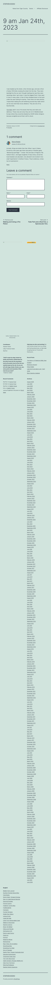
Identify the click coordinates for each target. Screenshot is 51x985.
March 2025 (30, 418)
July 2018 (29, 549)
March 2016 (30, 608)
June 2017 (29, 577)
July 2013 (29, 676)
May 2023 (29, 464)
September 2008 (31, 799)
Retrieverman (6, 941)
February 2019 (31, 534)
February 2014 (31, 661)
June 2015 (29, 627)
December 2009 (31, 767)
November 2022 (31, 477)
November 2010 (31, 744)
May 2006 (29, 858)
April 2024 (30, 441)
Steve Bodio (16, 142)
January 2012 (30, 714)
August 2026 (30, 381)
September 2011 (31, 723)
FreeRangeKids (7, 907)
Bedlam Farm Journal (8, 890)
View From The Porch (9, 963)
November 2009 (31, 770)
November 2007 (31, 820)
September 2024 (31, 430)
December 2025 (31, 398)
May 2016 (29, 604)
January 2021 (30, 517)
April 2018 (29, 555)
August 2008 (30, 801)
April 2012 (29, 708)
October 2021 (30, 504)
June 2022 (30, 488)
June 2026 (30, 386)
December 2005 (31, 869)
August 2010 (30, 750)
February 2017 (31, 585)
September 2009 (31, 774)
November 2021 (31, 502)
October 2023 (30, 454)
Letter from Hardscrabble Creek (11, 920)
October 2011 (30, 721)
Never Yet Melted (7, 927)
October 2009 (30, 772)
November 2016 (31, 591)
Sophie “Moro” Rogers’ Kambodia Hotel (13, 952)
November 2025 (31, 401)
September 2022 (31, 481)
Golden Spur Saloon (8, 914)
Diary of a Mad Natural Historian (11, 899)
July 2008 (29, 803)
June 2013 (29, 678)
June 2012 (29, 704)
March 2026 (30, 392)
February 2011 (30, 738)
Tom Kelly (9, 110)
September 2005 (31, 875)
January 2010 (30, 765)
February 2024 (31, 445)
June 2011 (29, 729)
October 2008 (30, 797)
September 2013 (31, 672)
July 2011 (29, 727)
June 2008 (30, 806)
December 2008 (31, 793)
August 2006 (30, 852)
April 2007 (29, 835)
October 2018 (30, 543)
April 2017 (29, 581)
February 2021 (31, 515)
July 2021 (29, 511)
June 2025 (30, 411)
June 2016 (29, 602)
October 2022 (30, 479)
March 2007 (30, 837)
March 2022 (30, 494)
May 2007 (29, 833)
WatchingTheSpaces (8, 965)
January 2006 (30, 867)
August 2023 (30, 458)
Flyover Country (7, 903)
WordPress (17, 979)
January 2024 (30, 447)
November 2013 (31, 668)
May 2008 (29, 808)
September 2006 (31, 850)
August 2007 (30, 827)
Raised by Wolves (7, 939)
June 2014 (30, 653)
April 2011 (29, 733)
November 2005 (31, 871)
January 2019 (30, 536)
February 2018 (31, 560)
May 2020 (29, 524)
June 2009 (30, 780)
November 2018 (31, 540)
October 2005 (30, 873)
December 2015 (31, 615)
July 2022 (29, 485)
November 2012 (31, 693)
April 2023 (29, 466)
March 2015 (30, 634)
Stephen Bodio (9, 4)
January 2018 (30, 562)
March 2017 (30, 583)
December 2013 (31, 666)
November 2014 (31, 642)
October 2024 (31, 428)
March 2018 (30, 557)
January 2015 (30, 638)
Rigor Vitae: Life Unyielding (10, 944)
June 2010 (29, 755)
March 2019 (30, 532)
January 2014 (30, 663)
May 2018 (29, 553)
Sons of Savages (7, 950)
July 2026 (29, 384)
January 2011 (30, 740)
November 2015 (31, 617)
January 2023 (30, 473)
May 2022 (29, 490)
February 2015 (31, 636)
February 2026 (31, 394)
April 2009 (29, 784)
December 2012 (31, 691)
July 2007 (29, 829)
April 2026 (29, 390)
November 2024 (31, 426)
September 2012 (31, 697)
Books (31, 8)
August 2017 (30, 572)
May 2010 (29, 757)
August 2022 (30, 483)
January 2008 (30, 816)
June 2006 (30, 856)
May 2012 (29, 706)
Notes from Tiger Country (20, 8)
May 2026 (29, 388)
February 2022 (31, 496)
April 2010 (29, 759)
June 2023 (30, 462)
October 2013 (30, 670)
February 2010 (31, 763)
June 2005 (30, 882)
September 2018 (31, 545)
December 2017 (31, 564)
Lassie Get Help (7, 918)
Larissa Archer (7, 916)
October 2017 (30, 568)
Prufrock (5, 937)
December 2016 (31, 589)
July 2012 (29, 702)
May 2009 (29, 782)
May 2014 (29, 655)
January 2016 (30, 613)
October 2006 (30, 848)
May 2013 (29, 680)
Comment (10, 177)
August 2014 (30, 649)
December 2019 (31, 526)
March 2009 (30, 786)
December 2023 (31, 449)
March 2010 (30, 761)
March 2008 (30, 812)
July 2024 (29, 435)
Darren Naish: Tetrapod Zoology (11, 897)
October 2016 (30, 594)
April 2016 (29, 606)
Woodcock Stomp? (32, 364)
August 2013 (30, 674)
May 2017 (29, 579)
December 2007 (31, 818)
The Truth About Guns (9, 958)
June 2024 (30, 437)
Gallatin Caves (13, 386)
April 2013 (29, 683)
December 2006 (31, 844)
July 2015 (29, 625)
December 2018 (31, 538)
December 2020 (31, 519)
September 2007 (31, 825)
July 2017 (29, 574)
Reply (8, 164)
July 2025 (29, 409)
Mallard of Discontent (8, 922)
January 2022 (30, 498)
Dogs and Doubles (8, 901)
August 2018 (30, 547)
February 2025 (31, 420)
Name (9, 193)
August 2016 (30, 598)
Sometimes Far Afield (8, 948)
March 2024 (30, 443)
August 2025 (30, 407)
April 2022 (29, 492)
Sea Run (10, 127)
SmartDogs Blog (7, 946)
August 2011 (30, 725)
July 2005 (29, 880)
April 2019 (29, 530)
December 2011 (31, 716)
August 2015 (30, 623)
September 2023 (31, 456)
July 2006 (29, 854)
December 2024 (31, 424)
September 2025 (31, 405)
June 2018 (29, 551)
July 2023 (29, 460)
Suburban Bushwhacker (9, 954)
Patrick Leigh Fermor (8, 933)
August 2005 (30, 878)
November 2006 (31, 846)
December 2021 (31, 500)
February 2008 (31, 814)
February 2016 (31, 611)
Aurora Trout (12, 381)
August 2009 (30, 776)
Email (28, 193)
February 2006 (31, 865)
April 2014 (29, 657)
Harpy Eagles (30, 366)
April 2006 (29, 861)
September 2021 (31, 507)
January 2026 (30, 396)
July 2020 (29, 521)
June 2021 (29, 513)
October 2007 (30, 822)
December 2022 (31, 475)
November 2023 (31, 451)
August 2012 (30, 699)
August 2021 (30, 509)
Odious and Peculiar (8, 929)
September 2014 (31, 647)
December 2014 (31, 640)
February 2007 (31, 839)
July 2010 (29, 753)
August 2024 (30, 432)
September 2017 (31, 570)
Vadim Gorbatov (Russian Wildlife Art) (13, 960)
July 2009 (29, 778)
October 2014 (30, 644)
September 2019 (31, 528)
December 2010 (31, 742)
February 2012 (31, 712)
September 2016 (31, 596)
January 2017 (30, 587)
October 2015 (30, 619)
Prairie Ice (5, 935)
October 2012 (30, 695)
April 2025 (29, 415)
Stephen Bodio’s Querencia (10, 967)
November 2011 (31, 719)
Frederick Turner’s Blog (9, 905)
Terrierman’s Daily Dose (9, 956)
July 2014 (29, 651)
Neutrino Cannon (7, 924)
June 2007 (30, 831)
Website (9, 201)
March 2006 (30, 863)
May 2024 (29, 439)
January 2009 (30, 791)
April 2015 (29, 632)
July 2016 (29, 600)
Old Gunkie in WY (7, 931)
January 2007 (30, 842)
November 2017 (31, 566)
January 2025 (30, 422)
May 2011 (29, 731)
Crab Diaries (6, 895)
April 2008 (29, 810)
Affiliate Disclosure (42, 8)
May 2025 (29, 413)
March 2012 (30, 710)
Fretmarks (6, 910)
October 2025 (30, 403)
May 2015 (29, 630)
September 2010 (31, 748)
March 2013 (30, 685)
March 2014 (30, 659)
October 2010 (30, 746)
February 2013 (31, 687)
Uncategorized (41, 126)
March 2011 (30, 736)
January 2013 (30, 689)
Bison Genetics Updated (33, 373)
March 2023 (30, 468)
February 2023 (31, 471)
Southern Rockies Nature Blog (11, 893)
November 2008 (31, 795)
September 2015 (31, 621)
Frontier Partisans (8, 912)
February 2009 (31, 789)
